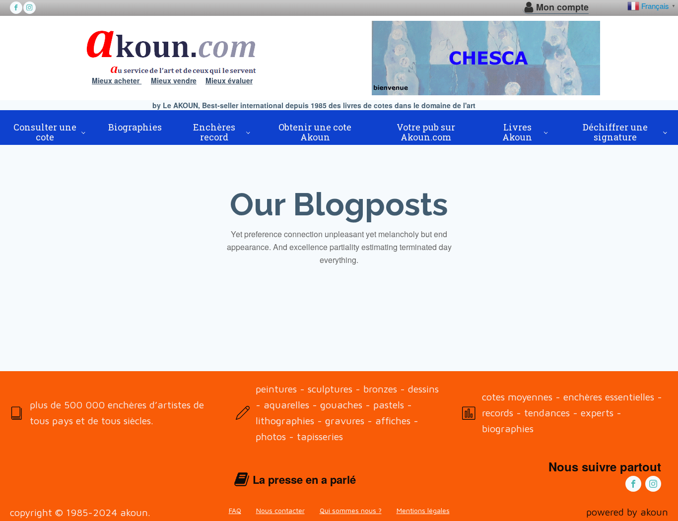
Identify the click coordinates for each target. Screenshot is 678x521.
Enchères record (214, 132)
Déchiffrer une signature (615, 132)
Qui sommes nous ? (351, 510)
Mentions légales (423, 510)
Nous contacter (280, 510)
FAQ (235, 510)
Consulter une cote (44, 132)
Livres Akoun (517, 132)
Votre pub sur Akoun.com (426, 132)
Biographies (135, 127)
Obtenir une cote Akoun (314, 132)
